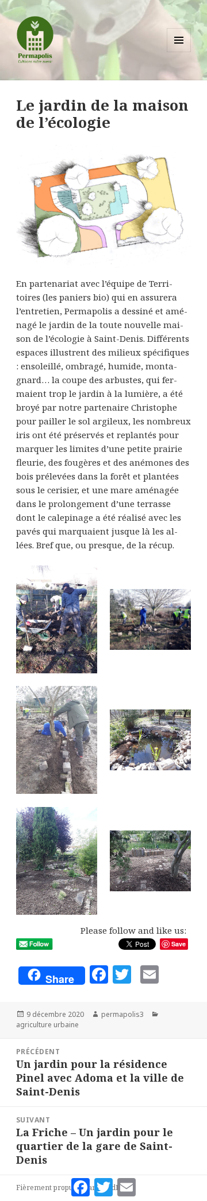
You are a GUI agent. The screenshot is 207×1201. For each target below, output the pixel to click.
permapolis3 (122, 1014)
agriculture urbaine (47, 1025)
